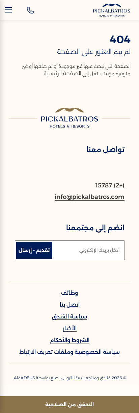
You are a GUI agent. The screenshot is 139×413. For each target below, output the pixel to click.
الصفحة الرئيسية (62, 73)
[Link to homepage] (69, 117)
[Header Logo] (112, 10)
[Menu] (8, 9)
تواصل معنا (105, 150)
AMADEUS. (24, 377)
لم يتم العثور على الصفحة (94, 52)
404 (120, 39)
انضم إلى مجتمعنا (95, 228)
